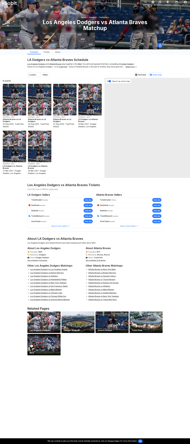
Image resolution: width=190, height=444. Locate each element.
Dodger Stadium (127, 64)
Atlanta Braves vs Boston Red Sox (102, 273)
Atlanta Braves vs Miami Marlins (101, 290)
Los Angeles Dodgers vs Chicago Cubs (46, 293)
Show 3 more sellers (59, 226)
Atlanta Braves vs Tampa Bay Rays (102, 299)
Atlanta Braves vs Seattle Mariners (102, 293)
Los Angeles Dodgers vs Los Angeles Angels (48, 269)
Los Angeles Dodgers (36, 64)
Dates (45, 75)
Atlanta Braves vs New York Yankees (103, 296)
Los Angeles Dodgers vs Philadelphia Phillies (48, 279)
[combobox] (34, 74)
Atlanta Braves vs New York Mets (102, 269)
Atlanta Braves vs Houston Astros (102, 276)
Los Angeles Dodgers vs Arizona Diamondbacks (50, 299)
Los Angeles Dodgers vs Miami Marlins (46, 290)
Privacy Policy (114, 441)
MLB (80, 64)
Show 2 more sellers (128, 226)
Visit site (88, 200)
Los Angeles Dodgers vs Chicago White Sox (48, 296)
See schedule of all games (37, 260)
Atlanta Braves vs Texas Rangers (101, 279)
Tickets (46, 52)
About (57, 52)
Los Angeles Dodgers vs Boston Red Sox (47, 273)
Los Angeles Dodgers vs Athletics (44, 276)
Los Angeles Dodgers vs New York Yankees (48, 283)
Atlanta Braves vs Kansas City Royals (103, 283)
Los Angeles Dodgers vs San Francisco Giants (49, 286)
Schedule (34, 52)
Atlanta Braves (55, 64)
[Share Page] (160, 45)
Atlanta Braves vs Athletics (99, 286)
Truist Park (62, 67)
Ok (140, 441)
